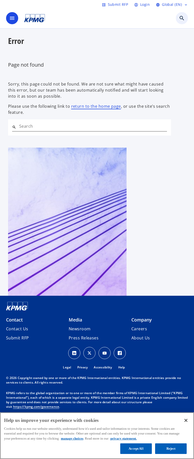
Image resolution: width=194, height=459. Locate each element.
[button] (17, 338)
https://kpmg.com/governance (36, 406)
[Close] (185, 420)
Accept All (136, 448)
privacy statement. (123, 438)
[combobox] (93, 126)
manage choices (72, 438)
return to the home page (96, 106)
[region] (97, 435)
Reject (171, 448)
